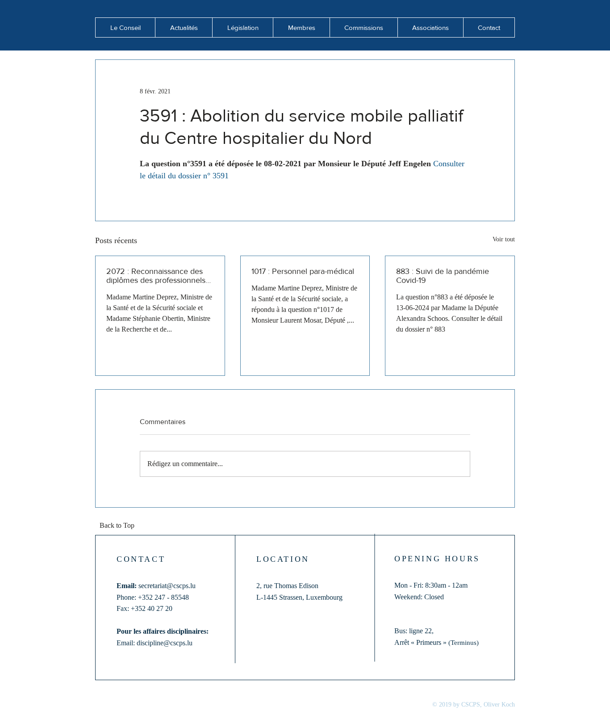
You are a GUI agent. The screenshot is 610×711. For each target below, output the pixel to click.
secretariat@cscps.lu (167, 585)
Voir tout (504, 239)
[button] (183, 27)
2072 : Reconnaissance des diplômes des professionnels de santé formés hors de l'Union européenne (155, 276)
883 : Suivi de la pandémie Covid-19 (442, 276)
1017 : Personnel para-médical (302, 271)
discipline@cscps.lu (164, 643)
